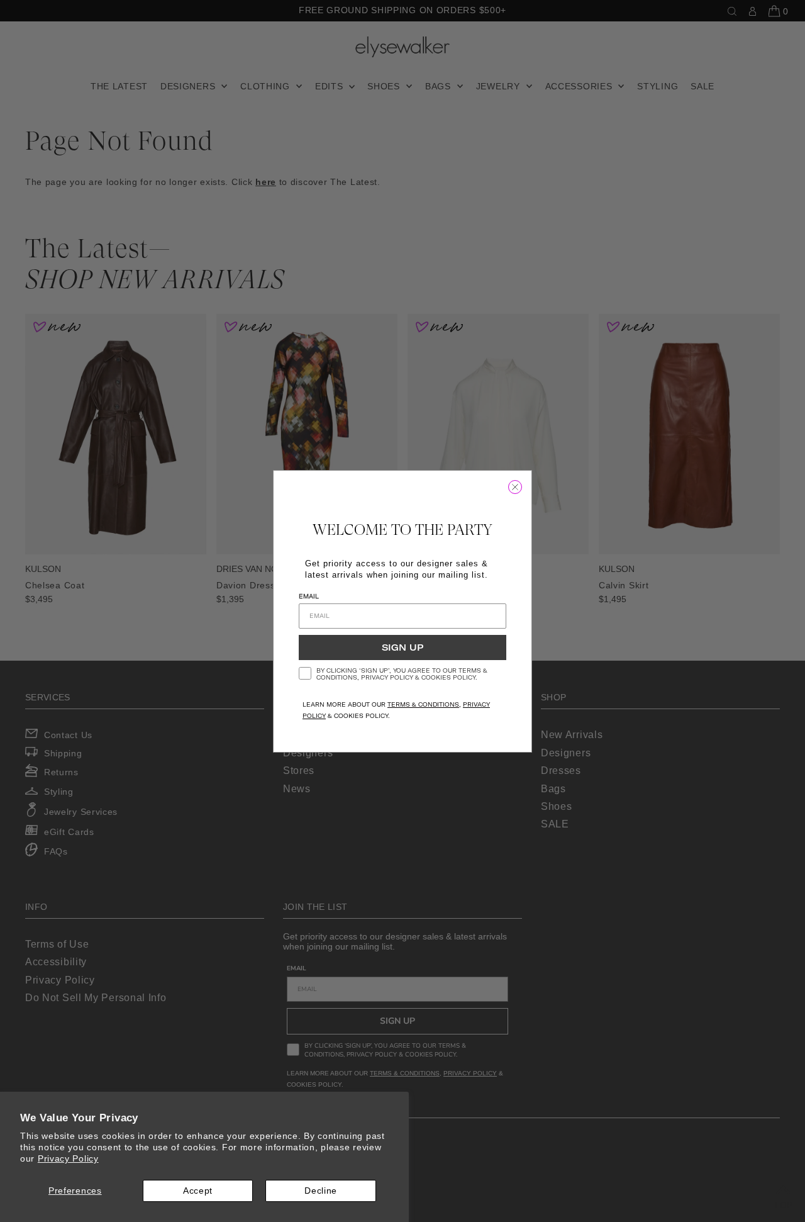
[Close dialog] (515, 487)
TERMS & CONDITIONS (423, 704)
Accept (198, 1191)
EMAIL (309, 596)
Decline (320, 1191)
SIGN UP (402, 647)
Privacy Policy (68, 1158)
